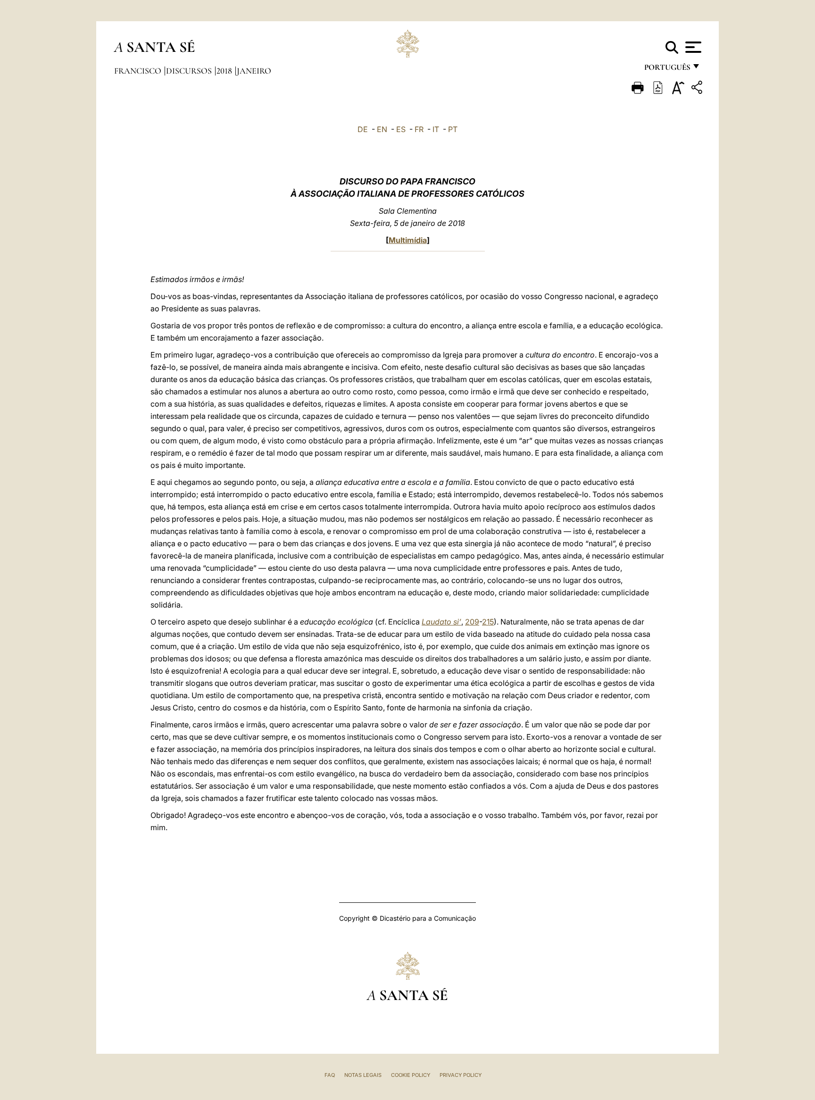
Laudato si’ (441, 621)
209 (472, 621)
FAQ (329, 1075)
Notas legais (363, 1075)
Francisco (138, 71)
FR (419, 129)
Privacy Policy (461, 1075)
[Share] (698, 89)
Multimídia (408, 240)
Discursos (190, 71)
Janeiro (254, 71)
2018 (225, 71)
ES (401, 129)
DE (363, 129)
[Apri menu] (692, 47)
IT (435, 129)
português (666, 69)
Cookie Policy (410, 1075)
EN (382, 129)
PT (452, 129)
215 (488, 621)
